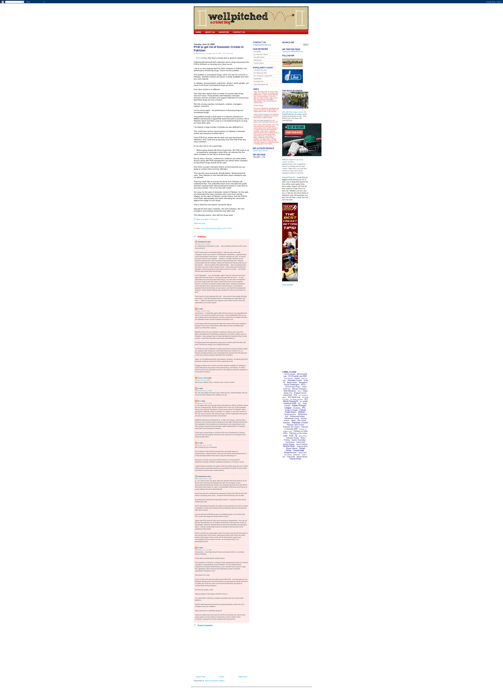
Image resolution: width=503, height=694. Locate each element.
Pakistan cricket (221, 228)
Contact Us (239, 32)
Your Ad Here (287, 285)
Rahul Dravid (303, 436)
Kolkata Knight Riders (295, 411)
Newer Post (200, 677)
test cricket (287, 455)
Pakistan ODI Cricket (295, 425)
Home (198, 32)
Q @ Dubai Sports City (261, 84)
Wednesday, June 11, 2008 (203, 390)
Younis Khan (295, 459)
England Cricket (300, 393)
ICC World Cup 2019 (260, 73)
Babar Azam (292, 382)
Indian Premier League (295, 406)
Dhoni (299, 391)
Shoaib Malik (298, 450)
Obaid (293, 420)
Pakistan (286, 423)
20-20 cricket (289, 374)
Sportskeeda (258, 60)
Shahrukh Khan (302, 446)
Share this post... (200, 223)
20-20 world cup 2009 (297, 376)
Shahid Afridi (257, 78)
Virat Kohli (291, 457)
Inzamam (296, 408)
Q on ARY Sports (259, 57)
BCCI (303, 384)
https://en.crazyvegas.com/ (267, 136)
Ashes (297, 378)
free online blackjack (263, 120)
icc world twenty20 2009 (296, 402)
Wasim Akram (302, 457)
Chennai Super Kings (292, 387)
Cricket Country (259, 63)
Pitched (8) (229, 53)
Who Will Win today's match (292, 112)
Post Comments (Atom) (215, 681)
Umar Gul (296, 455)
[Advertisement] (292, 329)
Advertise (224, 32)
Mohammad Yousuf (292, 418)
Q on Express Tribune (261, 54)
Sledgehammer (290, 452)
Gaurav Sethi (203, 378)
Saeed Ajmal (290, 442)
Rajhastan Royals (292, 438)
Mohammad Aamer (290, 414)
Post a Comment (205, 625)
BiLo (199, 401)
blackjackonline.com (269, 122)
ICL (299, 403)
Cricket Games (258, 105)
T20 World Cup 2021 (260, 70)
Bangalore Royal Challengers (295, 383)
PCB (228, 228)
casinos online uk (269, 98)
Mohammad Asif (210, 228)
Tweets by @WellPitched (292, 51)
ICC (295, 395)
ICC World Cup (294, 397)
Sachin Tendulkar (299, 440)
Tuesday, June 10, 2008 (202, 244)
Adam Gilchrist (288, 378)
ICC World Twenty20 (295, 400)
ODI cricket (301, 420)
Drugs (203, 228)
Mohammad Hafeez (297, 416)
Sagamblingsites (289, 177)
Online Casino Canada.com (262, 114)
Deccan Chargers (299, 389)
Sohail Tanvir (303, 452)
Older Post (242, 677)
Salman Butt (300, 442)
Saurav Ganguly (302, 444)
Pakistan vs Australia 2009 (296, 428)
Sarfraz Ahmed (288, 444)
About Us (210, 32)
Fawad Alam (287, 395)
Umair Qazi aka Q (260, 150)
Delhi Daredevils (290, 391)
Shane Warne (291, 448)
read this (273, 111)
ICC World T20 (258, 81)
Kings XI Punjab (291, 410)
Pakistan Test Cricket (291, 427)
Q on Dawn (257, 51)
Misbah (301, 412)
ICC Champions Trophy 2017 (263, 76)
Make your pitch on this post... (208, 219)
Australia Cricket (295, 380)
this (199, 58)
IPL (303, 408)
